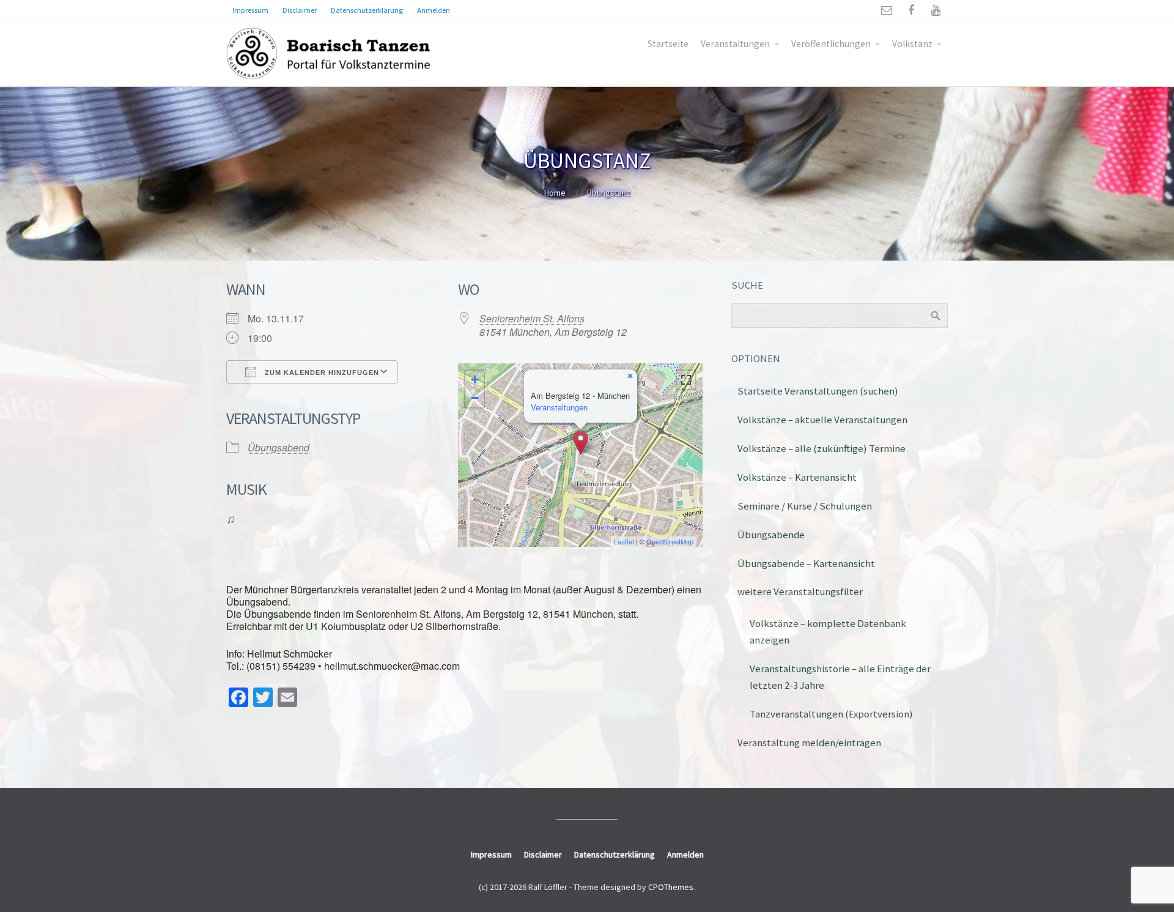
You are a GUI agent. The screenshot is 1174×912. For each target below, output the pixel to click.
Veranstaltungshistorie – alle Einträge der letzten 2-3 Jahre (840, 677)
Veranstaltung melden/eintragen (809, 742)
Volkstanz (912, 44)
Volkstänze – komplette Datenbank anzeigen (828, 632)
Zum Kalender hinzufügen (320, 372)
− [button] (475, 398)
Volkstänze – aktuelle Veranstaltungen (822, 419)
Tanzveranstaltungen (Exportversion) (831, 714)
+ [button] (475, 379)
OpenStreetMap (669, 541)
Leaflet (624, 541)
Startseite (668, 44)
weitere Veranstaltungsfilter (800, 591)
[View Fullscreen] (686, 380)
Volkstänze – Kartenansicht (797, 477)
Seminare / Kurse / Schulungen (804, 506)
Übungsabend (278, 447)
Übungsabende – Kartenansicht (806, 563)
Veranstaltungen (735, 44)
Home (555, 192)
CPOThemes (670, 886)
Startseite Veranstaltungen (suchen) (817, 391)
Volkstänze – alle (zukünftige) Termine (821, 448)
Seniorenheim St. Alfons (532, 318)
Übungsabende (771, 534)
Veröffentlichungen (831, 44)
